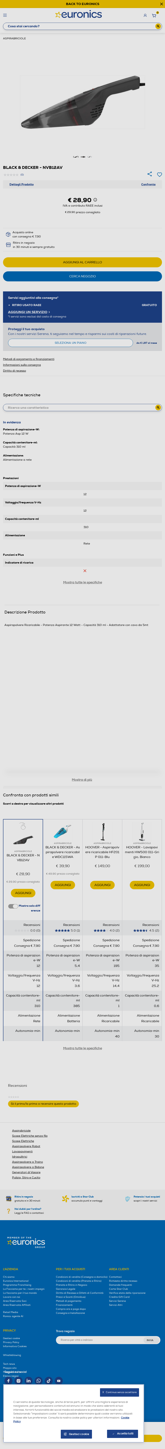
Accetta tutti (125, 1433)
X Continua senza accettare (119, 1392)
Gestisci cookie (79, 1434)
